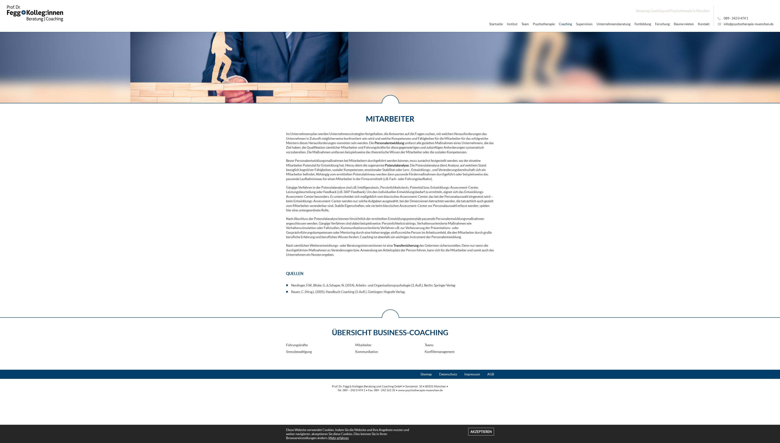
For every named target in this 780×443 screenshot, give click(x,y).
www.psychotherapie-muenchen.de (420, 390)
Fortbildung (643, 24)
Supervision (584, 24)
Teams (429, 345)
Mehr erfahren (338, 438)
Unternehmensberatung (613, 24)
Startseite (496, 24)
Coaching (565, 24)
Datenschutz (448, 374)
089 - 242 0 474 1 (736, 18)
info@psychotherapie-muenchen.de (749, 24)
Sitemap (426, 374)
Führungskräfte (297, 345)
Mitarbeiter (363, 345)
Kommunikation (366, 351)
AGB (490, 374)
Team (525, 24)
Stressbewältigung (299, 351)
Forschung (662, 24)
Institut (512, 24)
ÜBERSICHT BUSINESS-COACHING (390, 332)
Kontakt (704, 24)
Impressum (472, 374)
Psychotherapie (544, 24)
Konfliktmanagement (440, 351)
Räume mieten (684, 24)
